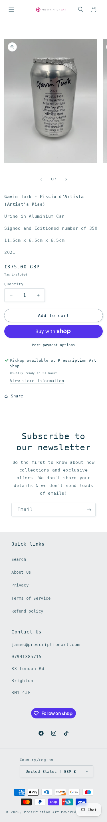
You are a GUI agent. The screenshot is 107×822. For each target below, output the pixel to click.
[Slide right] (66, 179)
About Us (21, 572)
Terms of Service (31, 598)
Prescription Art (41, 812)
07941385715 (26, 656)
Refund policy (27, 611)
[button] (11, 9)
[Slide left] (41, 179)
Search (18, 559)
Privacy (20, 585)
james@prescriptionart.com (45, 644)
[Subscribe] (89, 509)
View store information (37, 381)
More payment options (53, 345)
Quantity (13, 284)
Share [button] (17, 396)
